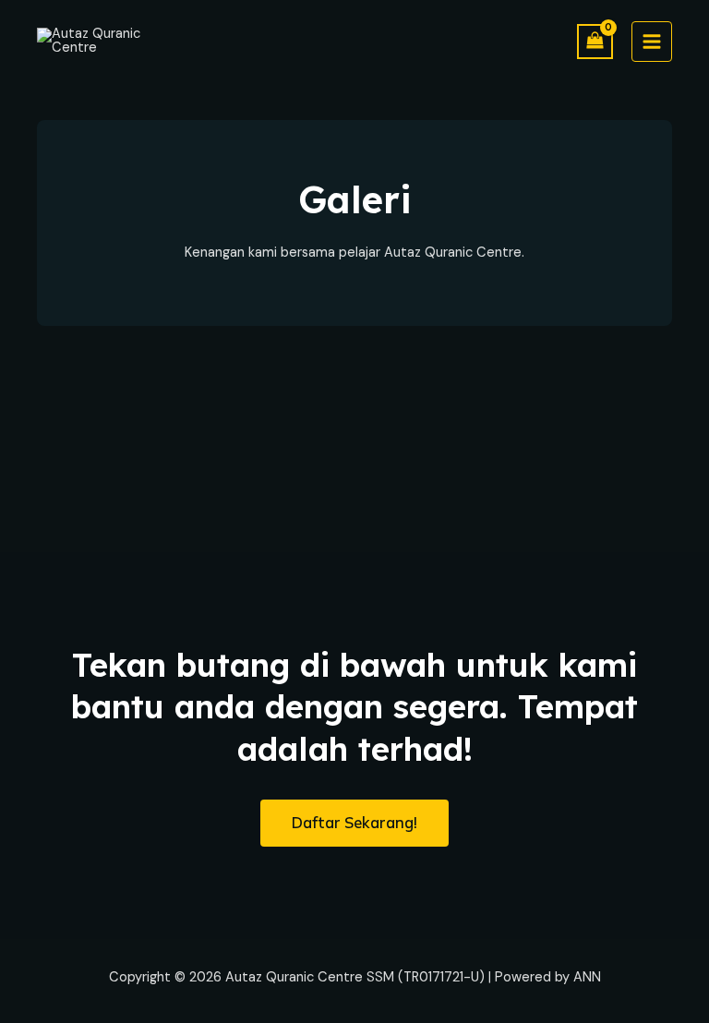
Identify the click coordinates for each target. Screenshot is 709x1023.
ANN (587, 977)
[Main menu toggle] (651, 41)
